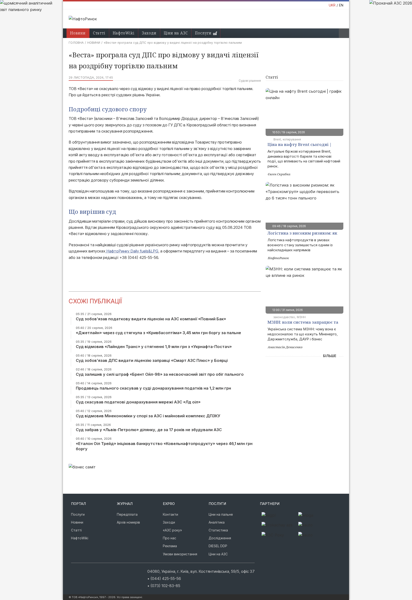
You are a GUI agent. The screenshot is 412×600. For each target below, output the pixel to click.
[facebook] (79, 570)
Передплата (127, 514)
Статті (99, 33)
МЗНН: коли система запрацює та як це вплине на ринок (303, 322)
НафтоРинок (278, 258)
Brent (277, 139)
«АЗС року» (172, 530)
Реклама (170, 546)
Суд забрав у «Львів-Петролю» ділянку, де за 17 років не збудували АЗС (149, 429)
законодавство (284, 317)
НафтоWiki (123, 33)
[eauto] (314, 525)
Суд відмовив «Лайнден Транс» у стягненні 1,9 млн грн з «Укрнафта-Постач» (154, 346)
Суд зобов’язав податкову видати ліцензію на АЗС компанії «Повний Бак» (151, 318)
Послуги (203, 33)
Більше (329, 356)
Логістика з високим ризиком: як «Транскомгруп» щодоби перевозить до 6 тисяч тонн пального (302, 233)
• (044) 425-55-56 (164, 578)
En (341, 5)
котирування (292, 139)
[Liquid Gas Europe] (278, 515)
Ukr (332, 5)
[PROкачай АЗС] (278, 525)
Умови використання (180, 554)
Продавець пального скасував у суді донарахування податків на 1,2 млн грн (153, 388)
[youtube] (86, 570)
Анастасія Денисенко (285, 347)
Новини (78, 33)
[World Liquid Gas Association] (314, 515)
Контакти (170, 514)
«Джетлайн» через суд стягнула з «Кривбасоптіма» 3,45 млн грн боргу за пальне (158, 332)
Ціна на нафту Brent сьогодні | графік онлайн (300, 145)
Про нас (169, 538)
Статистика (218, 530)
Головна (76, 42)
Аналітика (217, 522)
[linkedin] (93, 570)
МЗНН (301, 317)
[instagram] (72, 570)
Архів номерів (128, 522)
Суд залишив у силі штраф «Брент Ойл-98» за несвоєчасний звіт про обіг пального (160, 374)
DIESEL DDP (218, 546)
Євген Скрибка (279, 174)
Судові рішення (250, 80)
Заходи (149, 33)
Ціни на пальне (221, 514)
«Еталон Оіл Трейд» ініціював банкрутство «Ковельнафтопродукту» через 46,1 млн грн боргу (164, 446)
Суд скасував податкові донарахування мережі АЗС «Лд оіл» (138, 402)
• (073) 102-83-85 (163, 585)
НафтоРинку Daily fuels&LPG (131, 251)
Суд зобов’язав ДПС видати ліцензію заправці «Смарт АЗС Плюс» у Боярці (152, 360)
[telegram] (101, 570)
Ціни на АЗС (176, 33)
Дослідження (220, 538)
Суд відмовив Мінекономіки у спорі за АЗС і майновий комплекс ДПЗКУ (148, 415)
